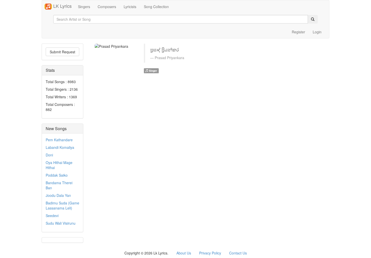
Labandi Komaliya (60, 147)
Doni (49, 154)
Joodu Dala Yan (58, 195)
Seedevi (52, 215)
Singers (84, 6)
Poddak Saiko (57, 175)
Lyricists (130, 6)
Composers (107, 6)
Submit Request (62, 51)
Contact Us (238, 252)
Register (298, 31)
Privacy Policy (210, 252)
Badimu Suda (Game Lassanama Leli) (62, 205)
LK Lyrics (62, 6)
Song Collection (156, 6)
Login (317, 31)
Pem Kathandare (59, 139)
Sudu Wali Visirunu (60, 223)
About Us (183, 252)
